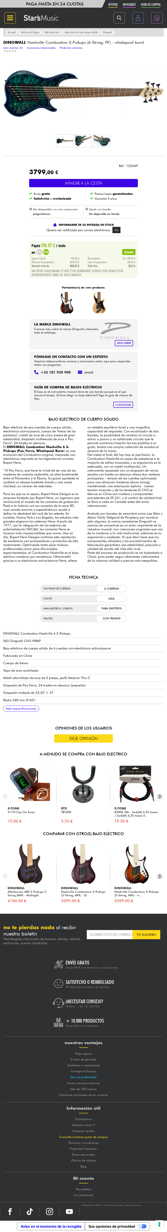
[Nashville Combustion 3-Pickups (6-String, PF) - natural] (99, 303)
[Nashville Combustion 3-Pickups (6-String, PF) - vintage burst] (66, 303)
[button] (65, 140)
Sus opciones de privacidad (112, 1226)
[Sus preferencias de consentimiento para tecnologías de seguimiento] (159, 1224)
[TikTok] (30, 1211)
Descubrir (124, 343)
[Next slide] (160, 797)
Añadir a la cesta (83, 183)
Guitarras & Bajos (30, 32)
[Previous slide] (5, 797)
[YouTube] (69, 1211)
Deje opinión (83, 738)
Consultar (123, 404)
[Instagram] (49, 1211)
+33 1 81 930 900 (88, 1006)
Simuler (129, 252)
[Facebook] (10, 1211)
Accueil (12, 32)
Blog (83, 1166)
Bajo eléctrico (52, 32)
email (88, 372)
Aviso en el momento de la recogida (51, 1226)
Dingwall (107, 32)
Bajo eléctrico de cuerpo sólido (81, 32)
